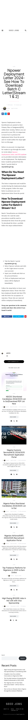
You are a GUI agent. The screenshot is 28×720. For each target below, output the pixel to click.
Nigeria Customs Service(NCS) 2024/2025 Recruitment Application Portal (14, 453)
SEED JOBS (14, 30)
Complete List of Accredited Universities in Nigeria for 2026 (13, 675)
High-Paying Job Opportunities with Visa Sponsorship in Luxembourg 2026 (15, 670)
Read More (13, 417)
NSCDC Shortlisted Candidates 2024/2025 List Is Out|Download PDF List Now (14, 400)
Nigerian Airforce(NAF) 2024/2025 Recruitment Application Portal (14, 538)
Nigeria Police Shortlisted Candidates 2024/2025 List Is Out (14, 505)
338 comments (22, 511)
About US (6, 709)
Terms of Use (20, 709)
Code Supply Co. (20, 714)
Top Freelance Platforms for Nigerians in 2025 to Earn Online (14, 570)
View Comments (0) (13, 361)
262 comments (22, 543)
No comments (6, 110)
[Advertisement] (14, 14)
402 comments (22, 460)
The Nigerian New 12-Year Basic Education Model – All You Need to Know (14, 684)
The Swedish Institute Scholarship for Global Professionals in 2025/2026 (15, 679)
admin (8, 108)
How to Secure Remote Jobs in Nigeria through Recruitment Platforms (15, 690)
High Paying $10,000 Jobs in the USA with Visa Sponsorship (14, 600)
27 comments (23, 406)
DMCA (12, 709)
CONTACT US (14, 710)
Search (3, 655)
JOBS (14, 66)
